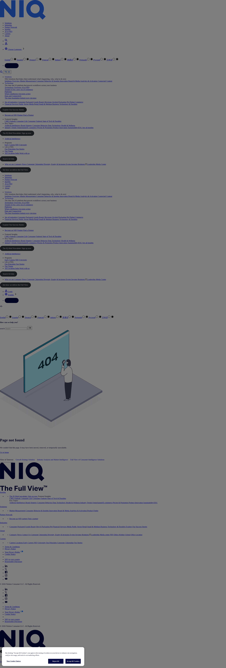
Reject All (55, 661)
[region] (43, 656)
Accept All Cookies (73, 661)
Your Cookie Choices (14, 661)
